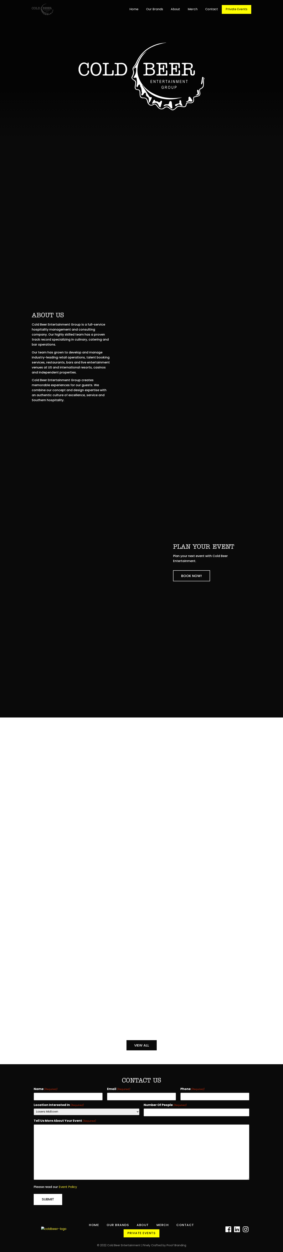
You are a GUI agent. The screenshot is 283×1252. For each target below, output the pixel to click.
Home (133, 9)
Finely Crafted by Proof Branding (164, 1245)
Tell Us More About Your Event (65, 1121)
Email (118, 1089)
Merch (193, 9)
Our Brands (154, 9)
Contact (211, 9)
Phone (192, 1089)
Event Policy (68, 1187)
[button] (191, 575)
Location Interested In (59, 1105)
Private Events (236, 9)
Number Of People (165, 1105)
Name (46, 1089)
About (175, 9)
